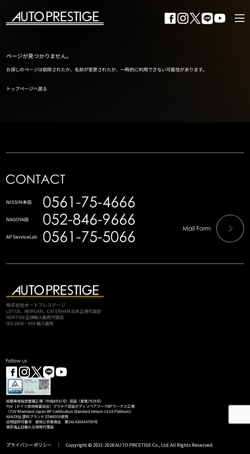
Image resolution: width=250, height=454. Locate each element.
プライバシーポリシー (29, 445)
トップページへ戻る (26, 88)
